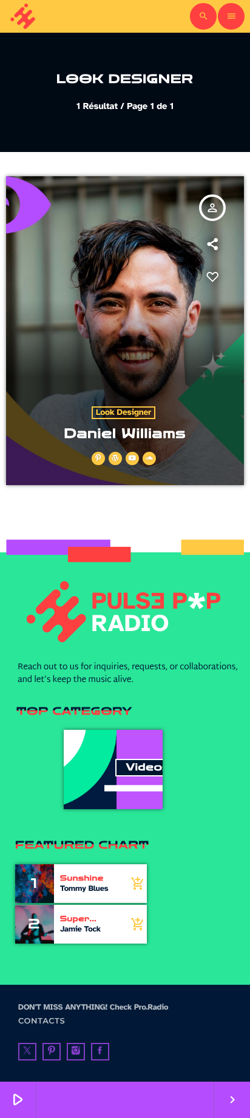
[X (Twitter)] (27, 1052)
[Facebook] (100, 1052)
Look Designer (123, 413)
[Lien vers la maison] (23, 16)
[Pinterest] (51, 1052)
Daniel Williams (125, 434)
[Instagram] (76, 1052)
